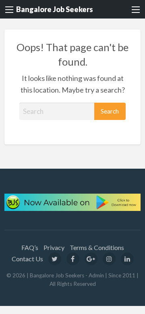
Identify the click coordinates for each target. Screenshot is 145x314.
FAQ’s (29, 247)
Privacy (54, 247)
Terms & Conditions (97, 247)
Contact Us (27, 258)
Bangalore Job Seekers (54, 9)
